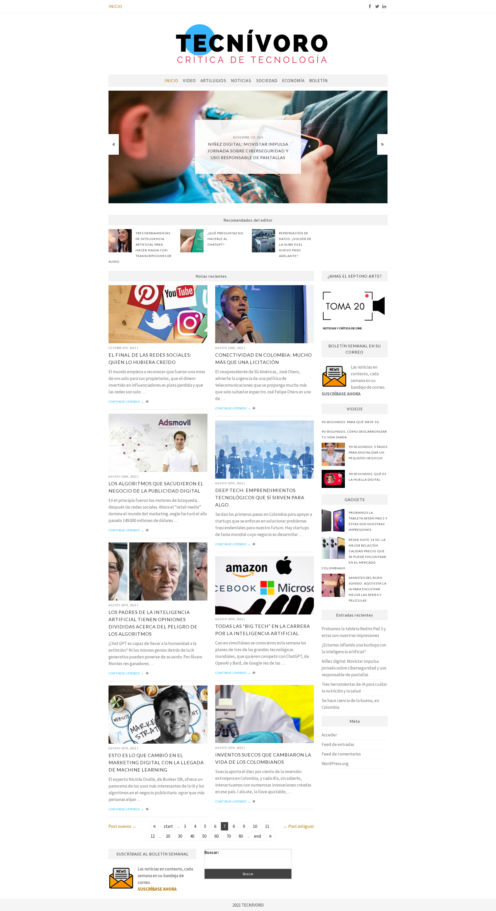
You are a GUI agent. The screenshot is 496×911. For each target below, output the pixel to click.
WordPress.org (335, 763)
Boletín (318, 80)
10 (255, 826)
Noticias (241, 80)
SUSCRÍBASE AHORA (341, 394)
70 (229, 836)
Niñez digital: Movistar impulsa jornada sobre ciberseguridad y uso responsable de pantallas (354, 668)
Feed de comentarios (341, 754)
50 (204, 836)
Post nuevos (122, 826)
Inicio (115, 6)
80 (241, 836)
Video (189, 80)
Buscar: (211, 852)
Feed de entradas (338, 744)
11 (267, 826)
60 (216, 836)
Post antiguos (298, 826)
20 (168, 836)
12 (153, 836)
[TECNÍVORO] (252, 43)
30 (180, 836)
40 (192, 836)
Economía (293, 80)
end (257, 836)
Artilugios (213, 80)
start (168, 826)
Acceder (329, 735)
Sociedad (266, 80)
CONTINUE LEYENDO (126, 401)
